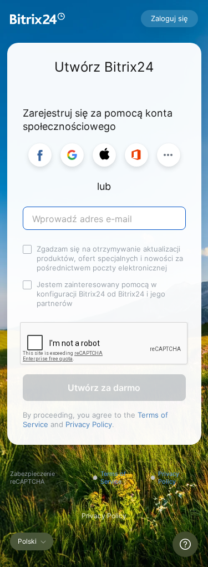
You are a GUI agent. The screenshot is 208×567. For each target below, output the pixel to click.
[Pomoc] (185, 544)
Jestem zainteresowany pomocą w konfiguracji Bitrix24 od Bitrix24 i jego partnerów (101, 294)
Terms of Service (113, 477)
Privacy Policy (88, 424)
